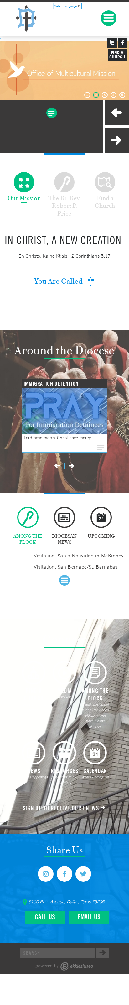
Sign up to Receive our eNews (61, 808)
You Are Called (58, 281)
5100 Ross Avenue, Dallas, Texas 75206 (66, 902)
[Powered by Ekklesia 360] (64, 966)
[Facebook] (64, 874)
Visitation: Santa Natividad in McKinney (79, 555)
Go (102, 953)
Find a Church (117, 55)
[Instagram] (46, 874)
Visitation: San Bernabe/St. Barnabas (75, 567)
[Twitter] (83, 874)
